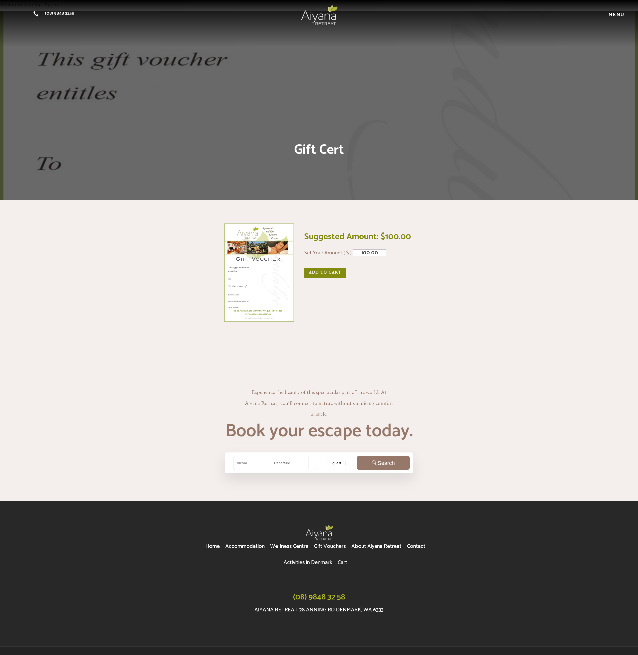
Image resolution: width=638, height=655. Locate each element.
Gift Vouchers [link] (330, 546)
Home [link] (212, 546)
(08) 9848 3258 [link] (59, 13)
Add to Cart (325, 273)
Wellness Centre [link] (289, 546)
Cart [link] (342, 562)
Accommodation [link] (245, 546)
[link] (37, 13)
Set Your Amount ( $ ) (328, 253)
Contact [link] (416, 546)
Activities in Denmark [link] (308, 562)
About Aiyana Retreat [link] (376, 546)
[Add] (345, 463)
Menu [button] (616, 15)
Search (386, 463)
